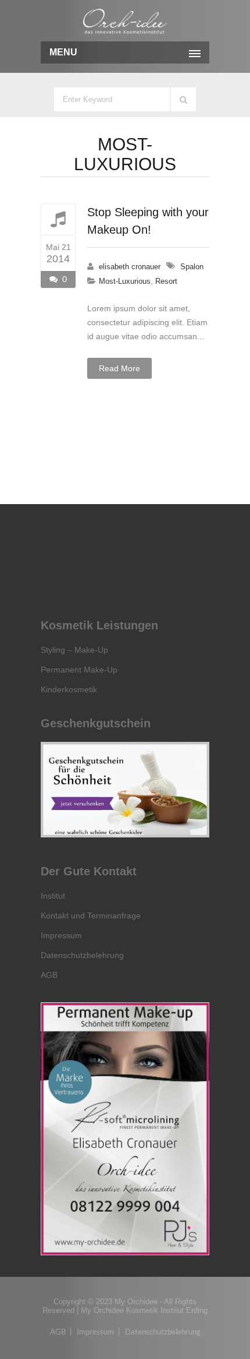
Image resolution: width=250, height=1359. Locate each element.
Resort (166, 281)
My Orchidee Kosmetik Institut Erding (144, 1310)
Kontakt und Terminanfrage (91, 915)
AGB (49, 975)
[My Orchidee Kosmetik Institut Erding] (125, 22)
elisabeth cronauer (129, 266)
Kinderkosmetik (69, 689)
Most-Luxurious (125, 281)
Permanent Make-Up (79, 669)
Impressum (61, 935)
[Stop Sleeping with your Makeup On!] (58, 219)
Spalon (191, 266)
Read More (119, 368)
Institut (53, 895)
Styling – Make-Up (74, 649)
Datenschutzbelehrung (82, 955)
